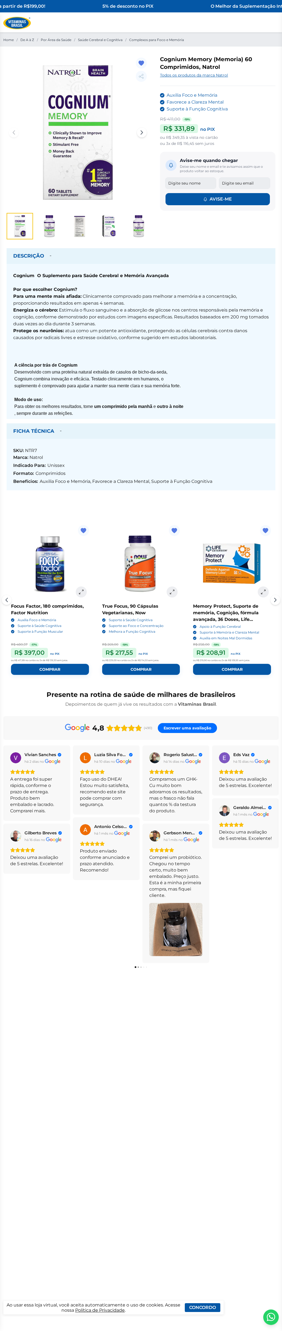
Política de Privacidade (100, 1310)
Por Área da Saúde (56, 40)
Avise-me (221, 199)
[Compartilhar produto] (141, 76)
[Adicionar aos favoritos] (141, 63)
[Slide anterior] (7, 600)
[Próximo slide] (275, 600)
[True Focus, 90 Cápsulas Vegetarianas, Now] (141, 564)
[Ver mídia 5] (139, 226)
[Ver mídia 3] (79, 226)
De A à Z (27, 40)
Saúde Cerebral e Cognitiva (100, 40)
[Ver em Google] (15, 757)
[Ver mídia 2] (49, 226)
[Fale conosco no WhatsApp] (271, 1317)
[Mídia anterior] (14, 132)
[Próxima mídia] (142, 132)
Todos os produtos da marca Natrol (194, 75)
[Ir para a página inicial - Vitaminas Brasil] (17, 23)
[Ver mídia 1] (20, 226)
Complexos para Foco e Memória (156, 40)
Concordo (202, 1307)
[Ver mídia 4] (109, 226)
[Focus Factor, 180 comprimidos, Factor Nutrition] (50, 564)
